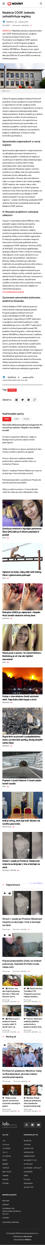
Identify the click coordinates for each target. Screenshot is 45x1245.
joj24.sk (27, 1144)
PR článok (12, 390)
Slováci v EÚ (28, 1187)
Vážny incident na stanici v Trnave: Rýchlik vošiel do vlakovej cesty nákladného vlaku (20, 490)
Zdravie (5, 1176)
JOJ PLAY (5, 1144)
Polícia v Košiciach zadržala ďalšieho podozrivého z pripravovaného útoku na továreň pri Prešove (19, 461)
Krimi (26, 1176)
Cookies (5, 1218)
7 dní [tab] (16, 419)
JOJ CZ (5, 1152)
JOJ (3, 1141)
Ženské (5, 1164)
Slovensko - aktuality (32, 1168)
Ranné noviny (29, 1156)
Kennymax (28, 1236)
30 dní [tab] (26, 419)
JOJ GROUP (6, 1156)
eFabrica (28, 1240)
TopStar (5, 1168)
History (5, 1179)
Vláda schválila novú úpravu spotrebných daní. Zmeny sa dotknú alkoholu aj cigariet (22, 450)
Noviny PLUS (28, 1148)
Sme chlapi (6, 1172)
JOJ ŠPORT (6, 1148)
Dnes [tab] (7, 419)
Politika (27, 1179)
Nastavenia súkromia (10, 1222)
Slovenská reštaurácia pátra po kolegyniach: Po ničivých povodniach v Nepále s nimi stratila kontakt (22, 427)
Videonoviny (29, 1152)
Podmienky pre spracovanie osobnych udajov (11, 1211)
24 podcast (28, 1164)
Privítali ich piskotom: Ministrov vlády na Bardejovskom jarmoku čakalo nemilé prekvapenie (19, 439)
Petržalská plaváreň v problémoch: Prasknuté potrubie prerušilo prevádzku (21, 481)
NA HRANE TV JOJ (30, 1160)
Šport (4, 1160)
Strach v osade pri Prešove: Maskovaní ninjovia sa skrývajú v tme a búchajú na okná (22, 472)
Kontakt (5, 1204)
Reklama (5, 1201)
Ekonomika (28, 1183)
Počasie (5, 1183)
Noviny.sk (27, 1141)
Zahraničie (28, 1172)
